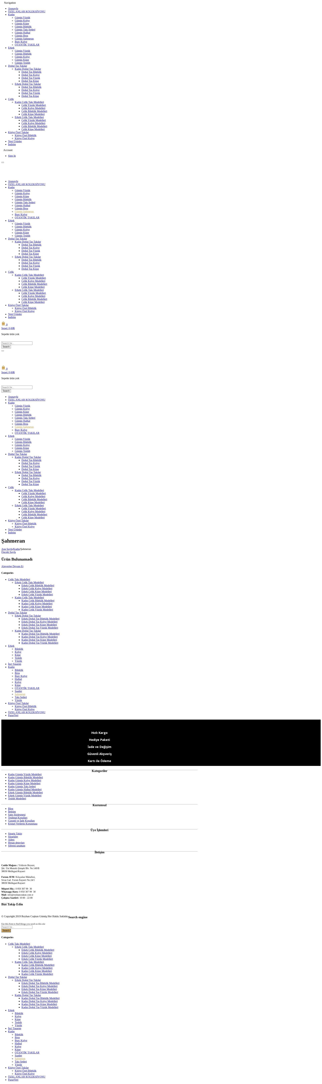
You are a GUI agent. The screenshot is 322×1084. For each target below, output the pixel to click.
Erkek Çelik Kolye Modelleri (36, 588)
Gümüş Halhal (22, 32)
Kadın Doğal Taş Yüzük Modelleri (39, 642)
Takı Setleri (21, 697)
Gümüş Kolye (22, 20)
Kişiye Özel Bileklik (25, 135)
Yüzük (18, 661)
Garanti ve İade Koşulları (21, 820)
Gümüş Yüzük (22, 17)
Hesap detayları (16, 842)
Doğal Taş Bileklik (31, 71)
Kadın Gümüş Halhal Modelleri (25, 789)
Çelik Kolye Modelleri (33, 108)
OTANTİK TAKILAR (27, 44)
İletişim (12, 811)
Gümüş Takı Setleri (25, 29)
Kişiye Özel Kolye (25, 138)
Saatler (18, 691)
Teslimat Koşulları (17, 817)
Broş (17, 673)
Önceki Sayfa (8, 552)
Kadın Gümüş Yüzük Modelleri (25, 774)
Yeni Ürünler (15, 141)
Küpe (18, 654)
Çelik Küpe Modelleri (33, 114)
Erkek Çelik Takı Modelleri (29, 117)
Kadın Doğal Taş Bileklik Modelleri (40, 633)
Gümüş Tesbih (22, 62)
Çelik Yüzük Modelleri (33, 105)
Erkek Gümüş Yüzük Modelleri (24, 795)
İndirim (12, 144)
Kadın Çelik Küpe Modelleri (36, 606)
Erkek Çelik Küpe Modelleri (36, 591)
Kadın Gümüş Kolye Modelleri (24, 780)
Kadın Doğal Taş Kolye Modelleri (39, 636)
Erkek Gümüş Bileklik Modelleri (25, 792)
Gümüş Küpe (22, 23)
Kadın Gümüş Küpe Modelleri (24, 783)
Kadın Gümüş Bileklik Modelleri (25, 777)
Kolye (18, 651)
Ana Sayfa (7, 549)
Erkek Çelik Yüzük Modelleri (37, 594)
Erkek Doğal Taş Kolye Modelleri (39, 621)
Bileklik (19, 648)
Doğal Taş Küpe (30, 81)
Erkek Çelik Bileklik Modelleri (37, 585)
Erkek (11, 47)
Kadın (11, 14)
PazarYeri (13, 715)
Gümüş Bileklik (23, 26)
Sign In (12, 155)
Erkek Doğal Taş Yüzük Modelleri (39, 627)
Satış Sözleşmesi (16, 814)
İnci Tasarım (14, 664)
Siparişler (13, 836)
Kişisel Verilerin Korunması (22, 823)
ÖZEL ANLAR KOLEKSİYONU (26, 11)
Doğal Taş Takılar (17, 65)
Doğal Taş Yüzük (30, 78)
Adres (11, 839)
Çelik (11, 99)
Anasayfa (13, 8)
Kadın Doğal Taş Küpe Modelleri (39, 639)
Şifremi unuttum (16, 845)
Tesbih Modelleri (17, 798)
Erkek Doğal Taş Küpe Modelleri (39, 624)
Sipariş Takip (15, 833)
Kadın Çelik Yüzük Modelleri (37, 609)
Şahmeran (20, 694)
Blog (10, 808)
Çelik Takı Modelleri (19, 579)
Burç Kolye (21, 41)
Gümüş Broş (21, 35)
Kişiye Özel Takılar (18, 132)
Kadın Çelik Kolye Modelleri (36, 603)
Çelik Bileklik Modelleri (34, 111)
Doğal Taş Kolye (30, 74)
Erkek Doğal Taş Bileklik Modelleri (40, 618)
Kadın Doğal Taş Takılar (28, 68)
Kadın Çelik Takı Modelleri (29, 102)
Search (6, 346)
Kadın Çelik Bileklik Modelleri (37, 600)
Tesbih (18, 658)
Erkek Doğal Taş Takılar (28, 84)
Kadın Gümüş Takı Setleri (22, 786)
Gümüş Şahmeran (24, 38)
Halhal (18, 679)
